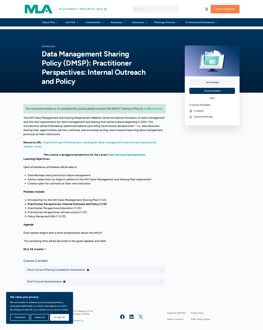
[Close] (70, 294)
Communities (93, 22)
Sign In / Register (225, 9)
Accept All (59, 317)
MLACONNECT (69, 9)
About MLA (48, 22)
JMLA (99, 9)
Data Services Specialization (126, 154)
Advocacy (116, 22)
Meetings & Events (164, 22)
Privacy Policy (197, 313)
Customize (19, 317)
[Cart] (207, 9)
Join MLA (70, 22)
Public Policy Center (200, 319)
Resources (138, 22)
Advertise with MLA (176, 313)
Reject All (40, 317)
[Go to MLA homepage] (38, 9)
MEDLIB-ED (87, 9)
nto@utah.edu (153, 108)
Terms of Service (175, 319)
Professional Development (200, 22)
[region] (39, 308)
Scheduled (48, 46)
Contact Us (78, 321)
